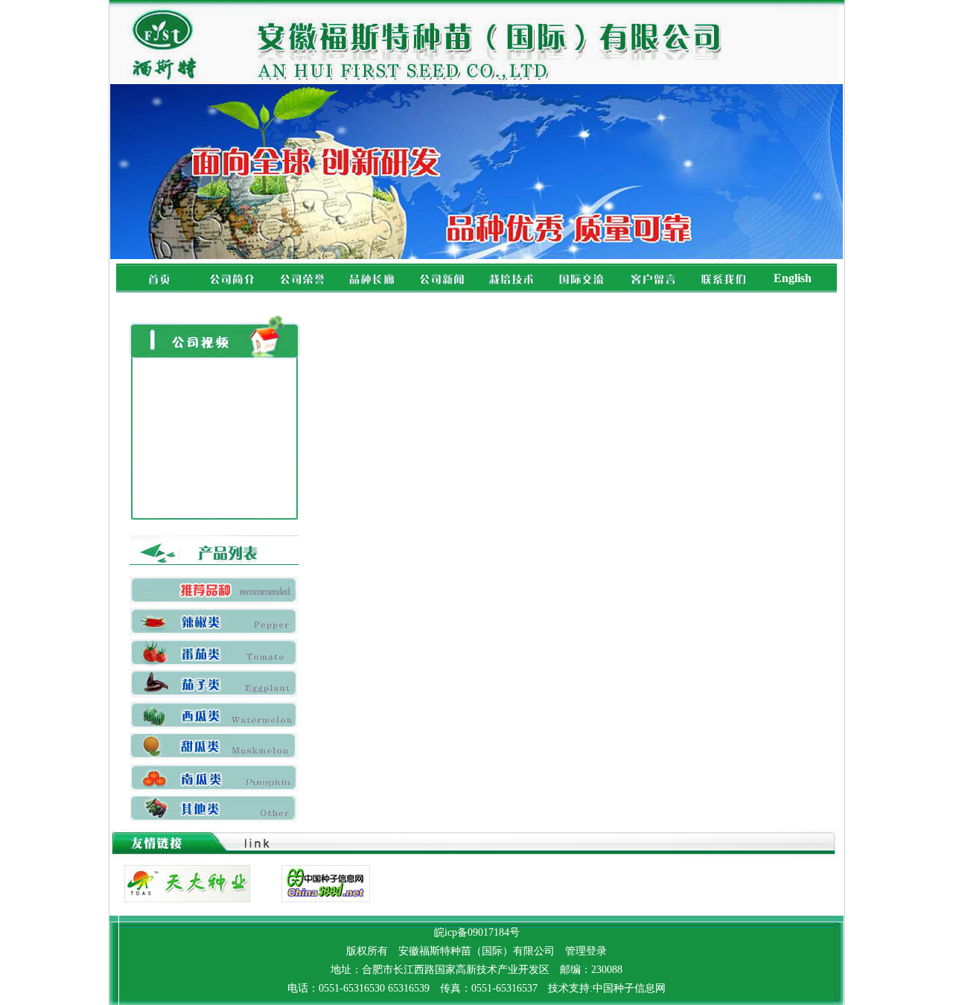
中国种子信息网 (629, 988)
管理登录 (586, 951)
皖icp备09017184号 (477, 932)
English (793, 278)
